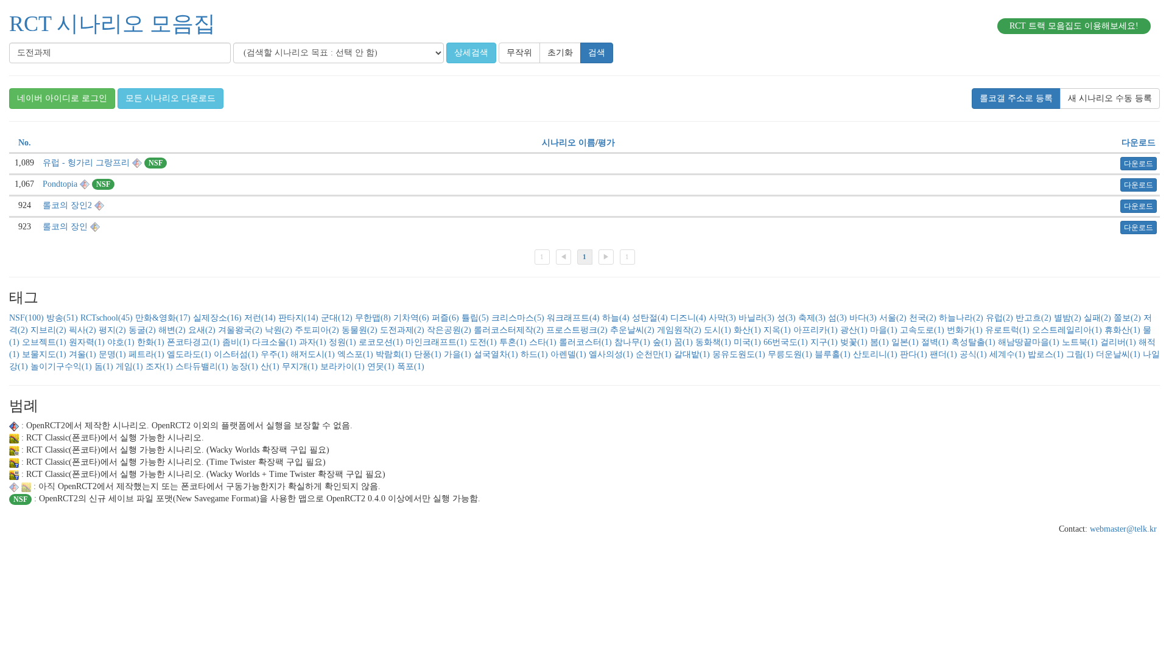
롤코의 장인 (65, 226)
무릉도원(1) (790, 354)
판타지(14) (298, 317)
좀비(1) (236, 342)
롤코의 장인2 (67, 205)
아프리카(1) (815, 330)
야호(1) (121, 342)
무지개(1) (300, 366)
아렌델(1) (568, 354)
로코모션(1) (381, 342)
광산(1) (854, 330)
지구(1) (824, 342)
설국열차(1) (496, 354)
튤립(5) (475, 317)
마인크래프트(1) (436, 342)
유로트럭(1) (1007, 330)
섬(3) (837, 317)
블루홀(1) (833, 354)
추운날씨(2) (632, 330)
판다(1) (913, 354)
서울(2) (893, 317)
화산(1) (747, 330)
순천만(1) (654, 354)
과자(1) (312, 342)
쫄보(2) (1127, 317)
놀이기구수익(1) (61, 366)
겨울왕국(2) (240, 330)
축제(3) (812, 317)
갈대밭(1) (692, 354)
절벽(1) (935, 342)
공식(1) (973, 354)
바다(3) (863, 317)
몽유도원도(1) (738, 354)
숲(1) (662, 342)
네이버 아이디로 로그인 (62, 98)
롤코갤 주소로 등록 (1016, 98)
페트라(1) (146, 354)
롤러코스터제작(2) (509, 330)
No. (24, 142)
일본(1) (905, 342)
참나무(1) (632, 342)
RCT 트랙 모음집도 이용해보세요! (1074, 25)
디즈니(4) (688, 317)
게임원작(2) (679, 330)
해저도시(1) (312, 354)
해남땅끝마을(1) (1028, 342)
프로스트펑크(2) (577, 330)
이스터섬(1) (236, 354)
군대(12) (337, 317)
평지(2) (112, 330)
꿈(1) (683, 342)
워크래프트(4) (573, 317)
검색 (596, 52)
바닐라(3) (756, 317)
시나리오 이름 (568, 142)
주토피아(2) (317, 330)
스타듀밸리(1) (201, 366)
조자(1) (159, 366)
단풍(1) (427, 354)
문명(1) (112, 354)
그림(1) (1080, 354)
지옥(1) (777, 330)
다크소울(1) (274, 342)
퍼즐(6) (445, 317)
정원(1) (342, 342)
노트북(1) (1080, 342)
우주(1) (274, 354)
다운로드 (1139, 142)
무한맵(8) (373, 317)
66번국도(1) (786, 342)
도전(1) (483, 342)
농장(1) (244, 366)
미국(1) (747, 342)
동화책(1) (713, 342)
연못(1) (381, 366)
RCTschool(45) (106, 317)
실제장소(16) (217, 317)
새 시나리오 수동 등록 (1110, 98)
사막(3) (722, 317)
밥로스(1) (1046, 354)
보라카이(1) (342, 366)
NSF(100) (26, 317)
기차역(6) (411, 317)
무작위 (519, 52)
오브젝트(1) (44, 342)
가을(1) (457, 354)
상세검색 (471, 52)
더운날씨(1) (1118, 354)
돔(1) (103, 366)
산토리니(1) (875, 354)
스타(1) (542, 342)
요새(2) (202, 330)
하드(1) (534, 354)
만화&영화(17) (163, 317)
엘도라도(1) (189, 354)
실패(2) (1097, 317)
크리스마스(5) (517, 317)
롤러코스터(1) (585, 342)
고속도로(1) (922, 330)
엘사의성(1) (611, 354)
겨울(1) (82, 354)
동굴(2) (142, 330)
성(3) (786, 317)
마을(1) (883, 330)
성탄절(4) (650, 317)
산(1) (270, 366)
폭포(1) (410, 366)
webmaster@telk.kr (1123, 529)
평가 (606, 142)
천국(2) (922, 317)
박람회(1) (394, 354)
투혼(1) (513, 342)
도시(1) (717, 330)
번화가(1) (965, 330)
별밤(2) (1067, 317)
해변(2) (172, 330)
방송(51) (62, 317)
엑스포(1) (355, 354)
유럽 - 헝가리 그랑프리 (86, 162)
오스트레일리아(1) (1067, 330)
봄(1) (879, 342)
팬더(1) (943, 354)
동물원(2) (359, 330)
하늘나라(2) (961, 317)
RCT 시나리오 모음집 (112, 24)
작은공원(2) (449, 330)
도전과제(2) (402, 330)
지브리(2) (48, 330)
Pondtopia (60, 184)
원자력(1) (87, 342)
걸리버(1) (1118, 342)
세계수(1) (1007, 354)
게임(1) (129, 366)
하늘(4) (616, 317)
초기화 (560, 52)
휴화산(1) (1122, 330)
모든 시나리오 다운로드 (170, 98)
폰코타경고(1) (193, 342)
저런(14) (260, 317)
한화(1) (150, 342)
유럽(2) (999, 317)
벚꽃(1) (854, 342)
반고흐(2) (1033, 317)
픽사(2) (82, 330)
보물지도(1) (44, 354)
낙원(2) (278, 330)
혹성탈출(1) (973, 342)
